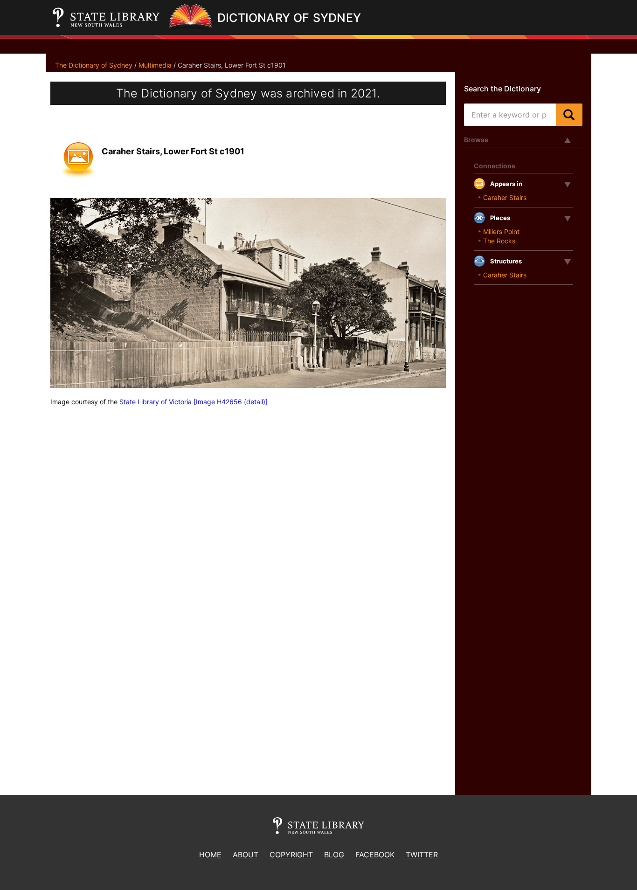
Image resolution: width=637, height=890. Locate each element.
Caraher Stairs (504, 197)
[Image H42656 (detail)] (231, 402)
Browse (476, 140)
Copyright (291, 854)
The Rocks (499, 241)
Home (210, 854)
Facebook (375, 854)
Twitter (422, 854)
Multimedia (155, 65)
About (245, 854)
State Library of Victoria (155, 402)
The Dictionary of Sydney (93, 65)
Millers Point (501, 231)
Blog (334, 854)
